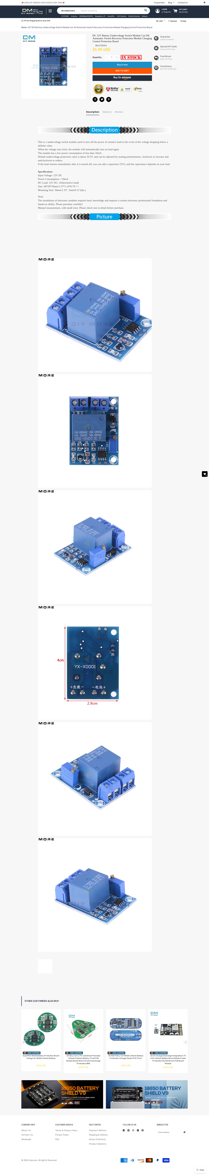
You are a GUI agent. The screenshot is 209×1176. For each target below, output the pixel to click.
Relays (144, 16)
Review (119, 112)
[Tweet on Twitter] (101, 99)
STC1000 (65, 16)
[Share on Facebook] (95, 99)
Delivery (107, 112)
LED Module (121, 16)
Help (184, 21)
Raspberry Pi (100, 16)
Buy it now (122, 65)
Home (24, 27)
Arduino (74, 16)
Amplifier (111, 16)
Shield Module (134, 16)
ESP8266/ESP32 (86, 16)
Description (92, 112)
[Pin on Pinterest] (108, 99)
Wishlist (173, 21)
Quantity (97, 57)
